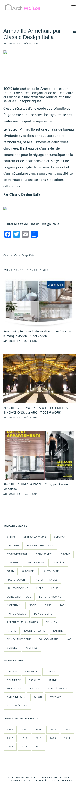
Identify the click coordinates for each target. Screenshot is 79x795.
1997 (10, 730)
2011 (24, 738)
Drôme (65, 554)
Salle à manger (59, 689)
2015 (10, 747)
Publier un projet (22, 777)
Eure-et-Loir (35, 563)
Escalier (35, 680)
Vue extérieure (17, 706)
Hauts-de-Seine (17, 588)
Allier (11, 537)
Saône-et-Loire (34, 631)
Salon (38, 697)
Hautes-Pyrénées (45, 580)
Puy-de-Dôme (43, 614)
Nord (32, 605)
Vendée (12, 648)
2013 (53, 738)
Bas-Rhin (13, 546)
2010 (10, 738)
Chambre (31, 672)
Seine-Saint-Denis (19, 639)
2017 (39, 747)
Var (69, 639)
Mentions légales (56, 777)
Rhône (11, 631)
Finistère (58, 563)
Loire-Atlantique (19, 597)
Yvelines (31, 648)
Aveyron (60, 537)
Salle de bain (16, 697)
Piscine (35, 689)
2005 (39, 730)
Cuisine (51, 672)
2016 (24, 747)
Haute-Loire (50, 571)
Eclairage (14, 680)
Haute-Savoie (16, 580)
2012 (39, 738)
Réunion (51, 622)
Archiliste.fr (62, 780)
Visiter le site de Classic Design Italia (31, 224)
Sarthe (58, 631)
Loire (55, 588)
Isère (39, 588)
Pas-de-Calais (16, 614)
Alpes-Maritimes (34, 537)
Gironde (28, 571)
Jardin (53, 680)
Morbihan (14, 605)
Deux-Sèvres (44, 554)
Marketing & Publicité (29, 780)
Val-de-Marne (49, 639)
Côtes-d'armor (17, 554)
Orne (48, 605)
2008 (67, 730)
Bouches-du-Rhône (40, 546)
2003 (24, 730)
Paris (63, 605)
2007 (53, 730)
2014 (67, 738)
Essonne (13, 563)
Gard (10, 571)
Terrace (55, 697)
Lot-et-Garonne (50, 597)
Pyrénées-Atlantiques (22, 622)
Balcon (12, 672)
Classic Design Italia (24, 255)
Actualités (12, 44)
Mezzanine (14, 689)
